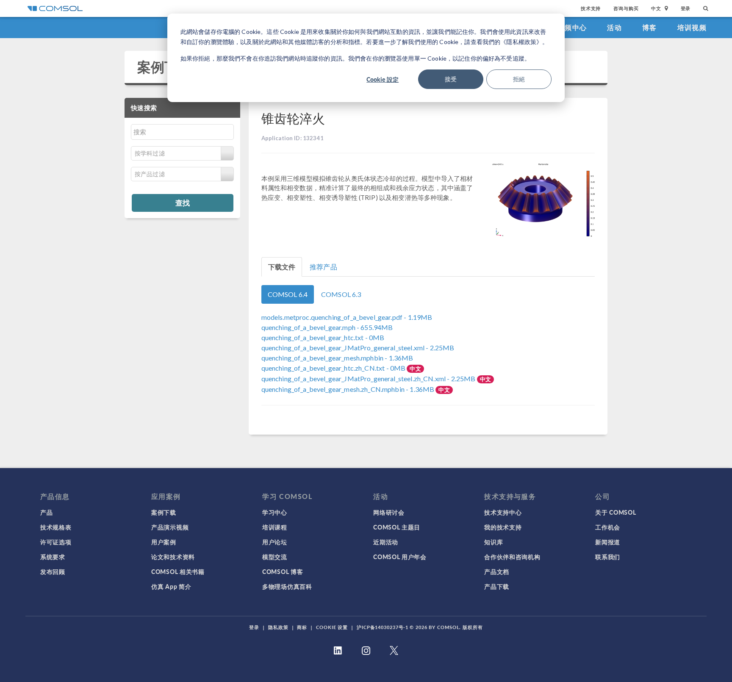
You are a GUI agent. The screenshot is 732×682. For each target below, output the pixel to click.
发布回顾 (52, 571)
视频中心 (572, 27)
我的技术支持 (502, 527)
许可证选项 (56, 542)
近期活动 (385, 542)
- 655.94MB (327, 327)
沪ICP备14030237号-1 (382, 627)
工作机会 (607, 527)
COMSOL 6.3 (341, 294)
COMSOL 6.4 (288, 294)
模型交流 (274, 556)
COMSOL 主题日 (396, 527)
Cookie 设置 (332, 627)
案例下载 (164, 66)
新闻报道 (607, 542)
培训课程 (274, 527)
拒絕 (519, 79)
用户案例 (163, 542)
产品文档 (496, 571)
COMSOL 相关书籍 (178, 571)
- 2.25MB (358, 348)
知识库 (493, 542)
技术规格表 (56, 527)
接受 (451, 79)
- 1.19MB (347, 317)
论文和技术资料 (173, 556)
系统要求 (52, 556)
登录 (686, 8)
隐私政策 (278, 627)
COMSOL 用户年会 (400, 556)
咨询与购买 (625, 8)
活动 (614, 27)
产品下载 (496, 586)
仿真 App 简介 (171, 586)
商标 (302, 627)
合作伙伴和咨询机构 (512, 556)
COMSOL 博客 (282, 571)
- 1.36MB (337, 358)
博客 (649, 27)
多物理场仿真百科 (287, 586)
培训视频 (692, 27)
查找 (182, 202)
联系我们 (607, 556)
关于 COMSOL (615, 512)
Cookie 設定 (382, 79)
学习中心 (274, 512)
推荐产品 (323, 267)
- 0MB (323, 337)
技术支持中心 (502, 512)
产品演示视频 (170, 527)
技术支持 (591, 8)
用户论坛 (274, 542)
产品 (46, 512)
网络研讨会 (389, 512)
